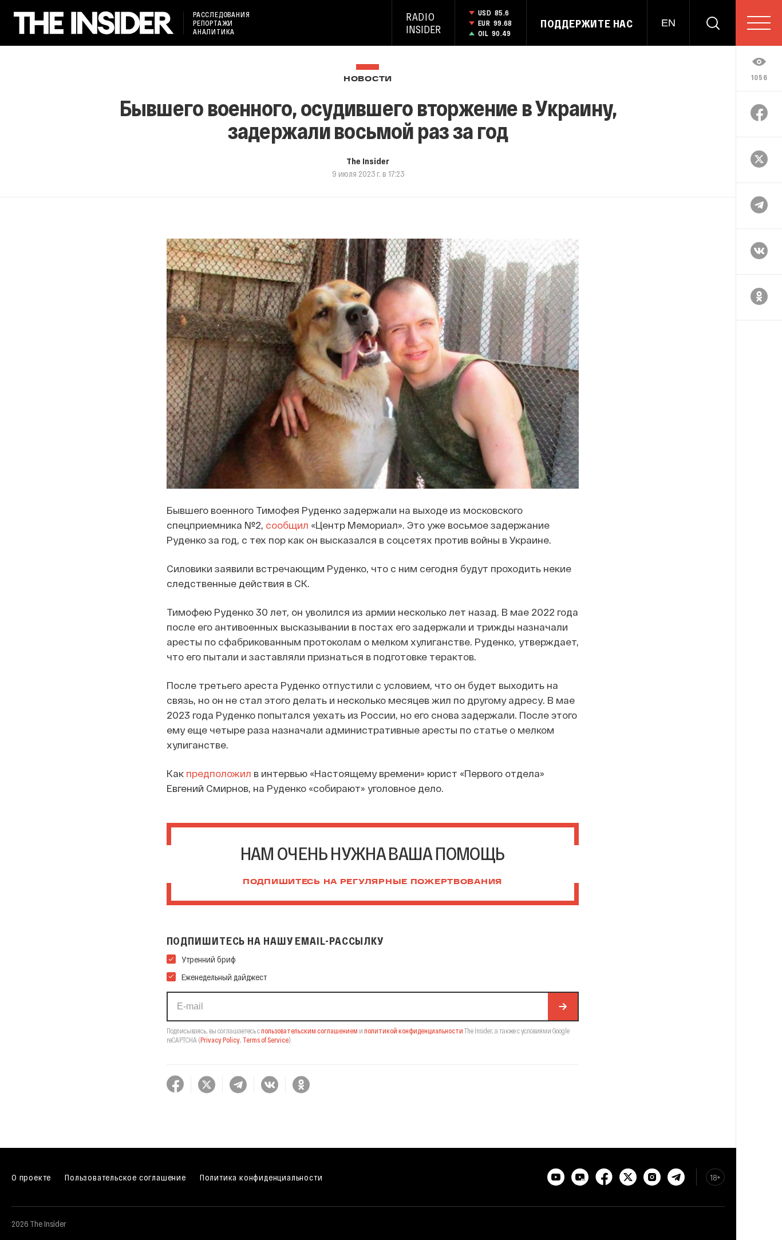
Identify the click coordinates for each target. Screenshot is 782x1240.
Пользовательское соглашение (125, 1177)
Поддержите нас (586, 23)
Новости (367, 79)
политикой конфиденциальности (413, 1031)
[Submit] (563, 1006)
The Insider (367, 161)
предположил (218, 773)
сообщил (287, 524)
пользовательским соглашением (309, 1031)
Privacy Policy (220, 1040)
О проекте (31, 1177)
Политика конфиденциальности (261, 1177)
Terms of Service (266, 1040)
